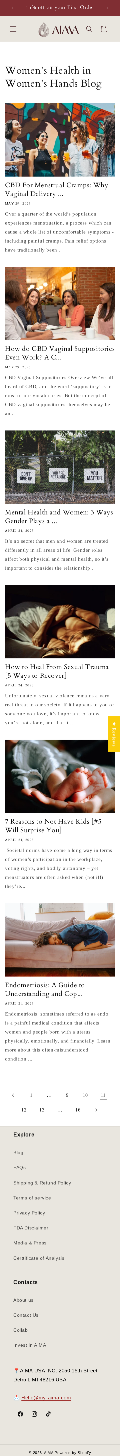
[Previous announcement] (12, 8)
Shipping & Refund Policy (42, 1182)
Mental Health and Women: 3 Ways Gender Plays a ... (59, 516)
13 (41, 1109)
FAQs (19, 1167)
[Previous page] (13, 1095)
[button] (13, 29)
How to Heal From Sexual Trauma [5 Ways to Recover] (57, 671)
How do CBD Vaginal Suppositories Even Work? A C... (60, 353)
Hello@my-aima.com (46, 1397)
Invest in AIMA (29, 1345)
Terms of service (32, 1197)
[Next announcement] (107, 8)
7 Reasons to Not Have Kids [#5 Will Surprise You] (53, 826)
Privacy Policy (29, 1212)
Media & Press (30, 1242)
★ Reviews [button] (114, 734)
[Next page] (96, 1109)
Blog (18, 1152)
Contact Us (26, 1315)
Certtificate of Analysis (38, 1258)
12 (23, 1109)
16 (77, 1109)
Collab (20, 1330)
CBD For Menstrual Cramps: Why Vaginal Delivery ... (56, 189)
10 (85, 1095)
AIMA (49, 1453)
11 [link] (103, 1095)
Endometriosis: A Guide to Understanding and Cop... (45, 989)
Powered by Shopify (73, 1453)
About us (23, 1300)
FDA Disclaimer (30, 1227)
